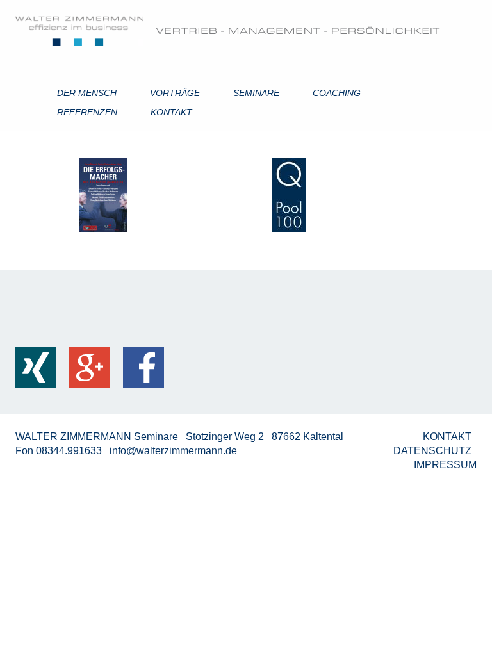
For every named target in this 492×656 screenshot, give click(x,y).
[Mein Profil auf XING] (35, 367)
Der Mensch (87, 93)
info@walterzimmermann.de (173, 450)
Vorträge (175, 93)
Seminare (256, 93)
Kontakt (171, 112)
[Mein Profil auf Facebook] (143, 367)
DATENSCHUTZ (433, 450)
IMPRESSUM (445, 464)
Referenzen (87, 112)
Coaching (337, 93)
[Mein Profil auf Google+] (89, 367)
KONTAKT (448, 436)
